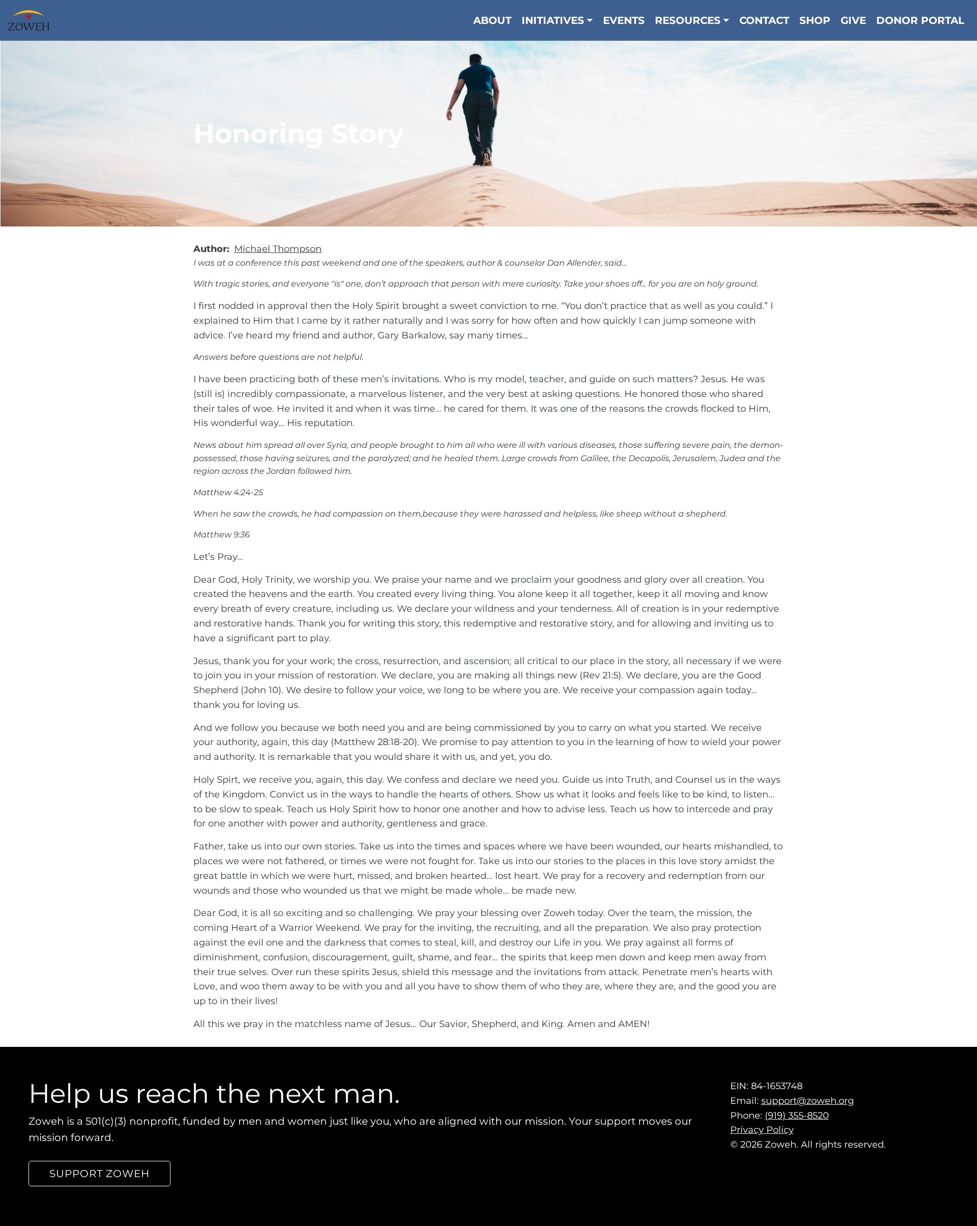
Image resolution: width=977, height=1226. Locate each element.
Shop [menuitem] (814, 20)
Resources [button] (688, 20)
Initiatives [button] (553, 20)
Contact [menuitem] (764, 20)
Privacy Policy (762, 1129)
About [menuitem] (492, 20)
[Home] (32, 20)
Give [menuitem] (853, 20)
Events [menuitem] (624, 20)
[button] (99, 1173)
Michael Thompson (278, 248)
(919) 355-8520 (797, 1115)
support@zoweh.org (807, 1100)
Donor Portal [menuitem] (920, 20)
